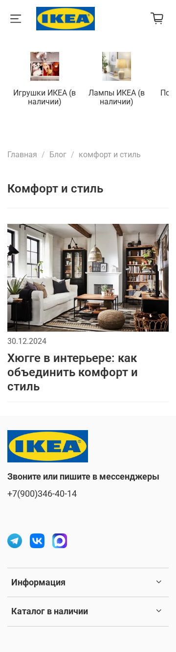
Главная (22, 154)
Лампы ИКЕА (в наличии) (116, 97)
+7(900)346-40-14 (42, 494)
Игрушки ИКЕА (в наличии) (44, 97)
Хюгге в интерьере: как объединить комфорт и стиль (72, 372)
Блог (57, 154)
